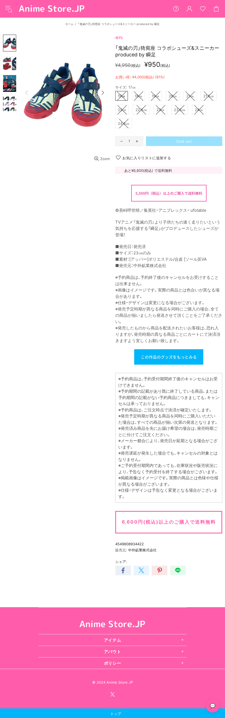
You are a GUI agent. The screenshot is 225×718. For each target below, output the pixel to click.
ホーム (69, 24)
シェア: (121, 561)
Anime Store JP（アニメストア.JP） (52, 8)
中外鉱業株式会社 (142, 550)
